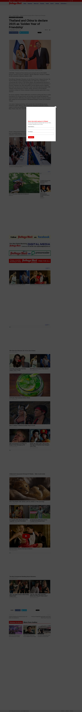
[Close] (55, 107)
